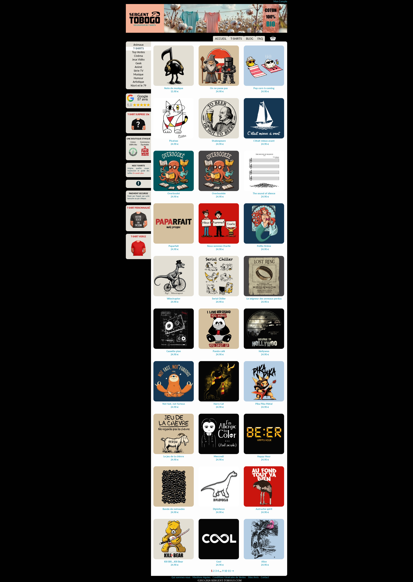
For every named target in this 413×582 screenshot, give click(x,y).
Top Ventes (138, 52)
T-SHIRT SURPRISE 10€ (138, 114)
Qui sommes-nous (180, 577)
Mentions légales (201, 577)
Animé (138, 67)
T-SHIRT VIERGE (138, 237)
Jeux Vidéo (138, 59)
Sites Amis (253, 577)
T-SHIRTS (236, 38)
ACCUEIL (220, 38)
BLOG (249, 38)
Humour (138, 78)
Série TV (138, 70)
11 (229, 571)
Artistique (138, 82)
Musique (138, 74)
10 (225, 571)
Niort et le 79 (138, 85)
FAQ (260, 38)
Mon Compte (280, 1)
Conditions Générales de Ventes (229, 577)
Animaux (138, 44)
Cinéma (138, 56)
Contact (265, 577)
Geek (138, 63)
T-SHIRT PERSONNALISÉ (138, 208)
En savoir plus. (138, 173)
